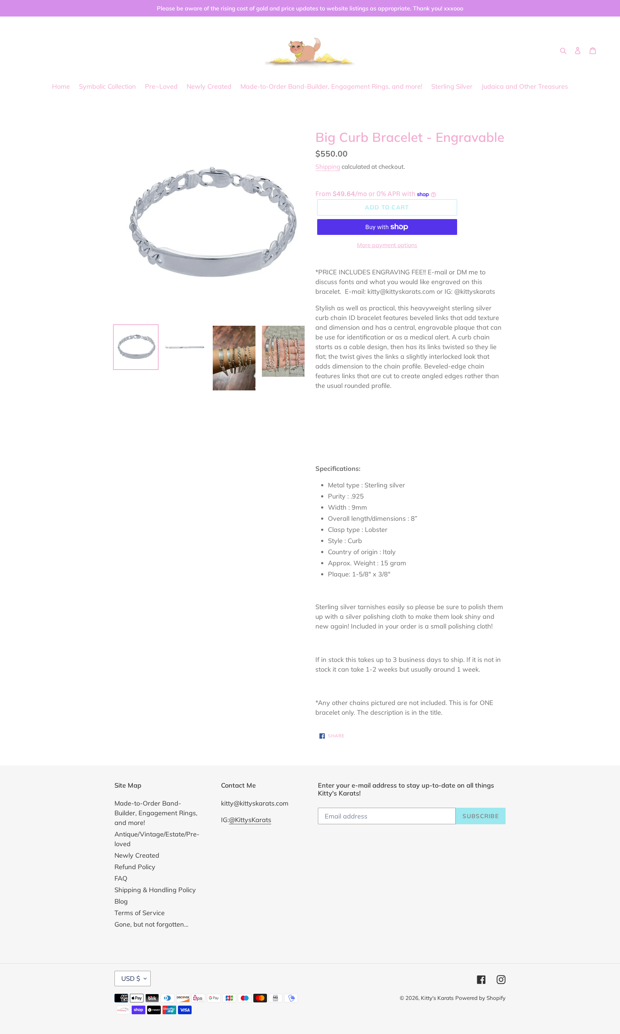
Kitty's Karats (437, 997)
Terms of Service (139, 913)
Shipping (327, 166)
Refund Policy (134, 867)
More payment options (387, 245)
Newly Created (136, 855)
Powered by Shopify (480, 997)
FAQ (120, 878)
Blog (121, 901)
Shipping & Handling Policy (155, 890)
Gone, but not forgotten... (151, 924)
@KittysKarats (250, 820)
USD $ (130, 978)
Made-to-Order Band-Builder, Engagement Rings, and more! (155, 813)
